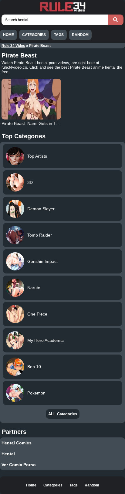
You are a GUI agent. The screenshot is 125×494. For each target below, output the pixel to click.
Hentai (8, 453)
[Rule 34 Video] (62, 11)
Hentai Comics (17, 442)
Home (8, 35)
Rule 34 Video (13, 46)
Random (80, 35)
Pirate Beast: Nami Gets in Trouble (35, 123)
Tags (59, 35)
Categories (34, 35)
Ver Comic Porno (19, 464)
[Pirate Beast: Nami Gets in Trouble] (31, 99)
